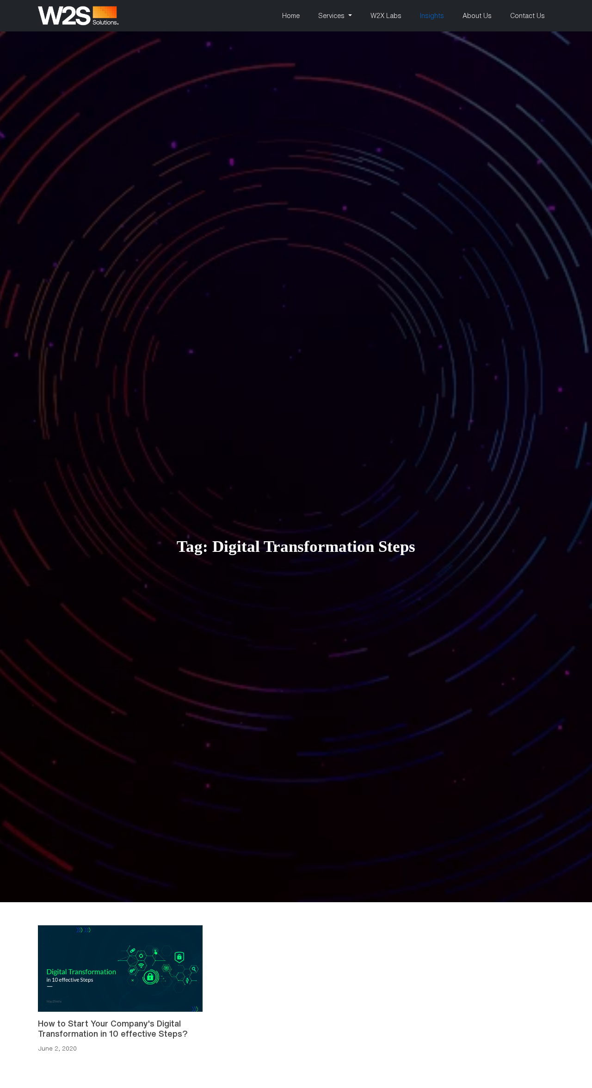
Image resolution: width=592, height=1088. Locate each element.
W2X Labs (385, 15)
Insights (432, 15)
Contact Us (527, 15)
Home (291, 15)
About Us (477, 15)
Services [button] (332, 15)
